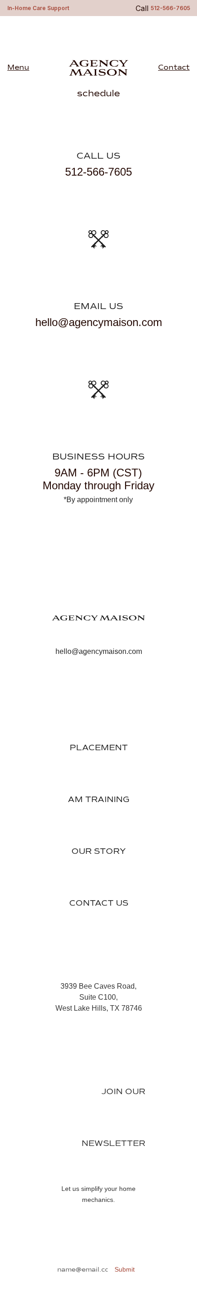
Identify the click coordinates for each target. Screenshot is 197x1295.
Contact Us (98, 903)
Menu (18, 68)
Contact (174, 68)
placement (99, 748)
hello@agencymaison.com (98, 322)
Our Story (98, 851)
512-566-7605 (98, 172)
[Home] (98, 631)
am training (98, 800)
